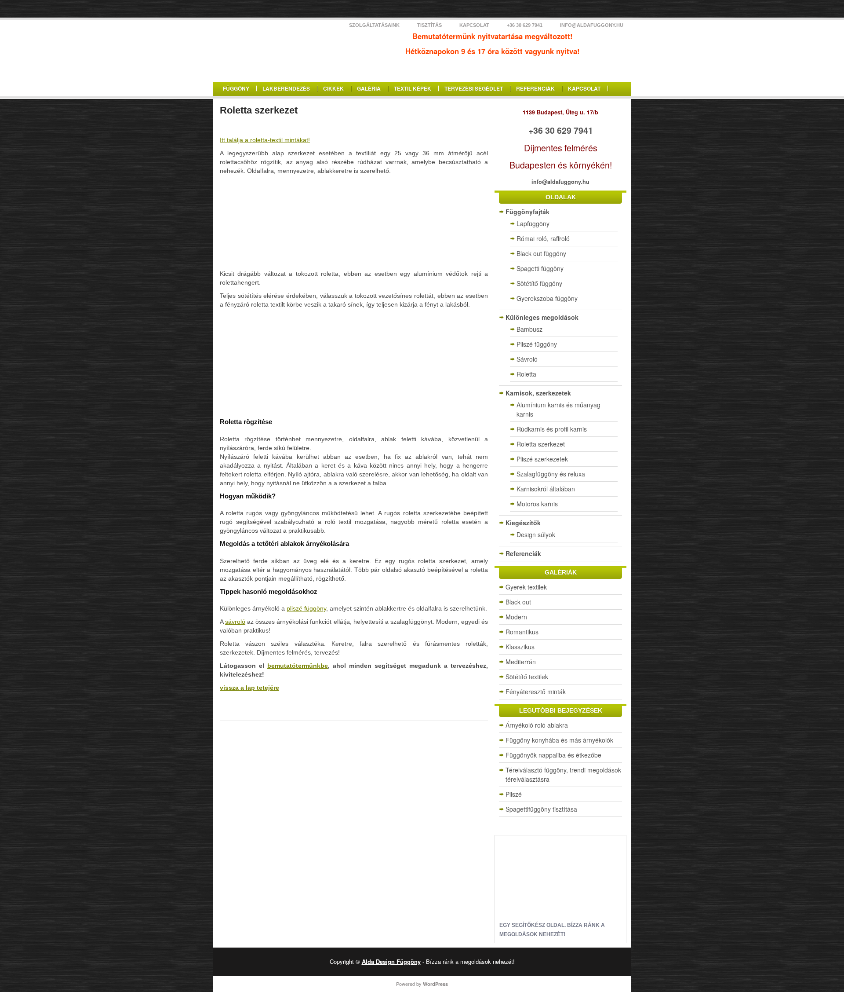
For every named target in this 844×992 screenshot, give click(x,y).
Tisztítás (429, 25)
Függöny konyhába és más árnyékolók (559, 740)
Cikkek (333, 88)
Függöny (236, 88)
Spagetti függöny (540, 268)
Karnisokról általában (546, 488)
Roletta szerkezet (541, 443)
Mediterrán (521, 661)
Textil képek (412, 88)
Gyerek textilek (526, 586)
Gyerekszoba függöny (547, 298)
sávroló (235, 621)
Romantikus (522, 631)
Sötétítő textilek (527, 676)
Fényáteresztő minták (536, 691)
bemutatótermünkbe (297, 665)
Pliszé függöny (537, 344)
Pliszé (514, 794)
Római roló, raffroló (543, 238)
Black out (518, 601)
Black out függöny (541, 253)
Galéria (369, 88)
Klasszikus (520, 646)
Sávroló (527, 359)
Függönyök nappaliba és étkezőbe (553, 754)
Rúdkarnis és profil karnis (552, 429)
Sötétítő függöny (539, 283)
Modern (516, 616)
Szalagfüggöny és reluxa (551, 473)
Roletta (526, 374)
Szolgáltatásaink (374, 25)
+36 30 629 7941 (524, 25)
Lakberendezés (286, 88)
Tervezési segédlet (473, 88)
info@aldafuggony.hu (591, 25)
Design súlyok (536, 534)
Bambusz (529, 329)
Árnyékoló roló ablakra (537, 725)
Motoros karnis (537, 503)
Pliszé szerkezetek (542, 458)
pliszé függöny (306, 608)
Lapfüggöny (533, 223)
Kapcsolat (474, 25)
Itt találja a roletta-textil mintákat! (265, 139)
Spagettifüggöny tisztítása (541, 809)
